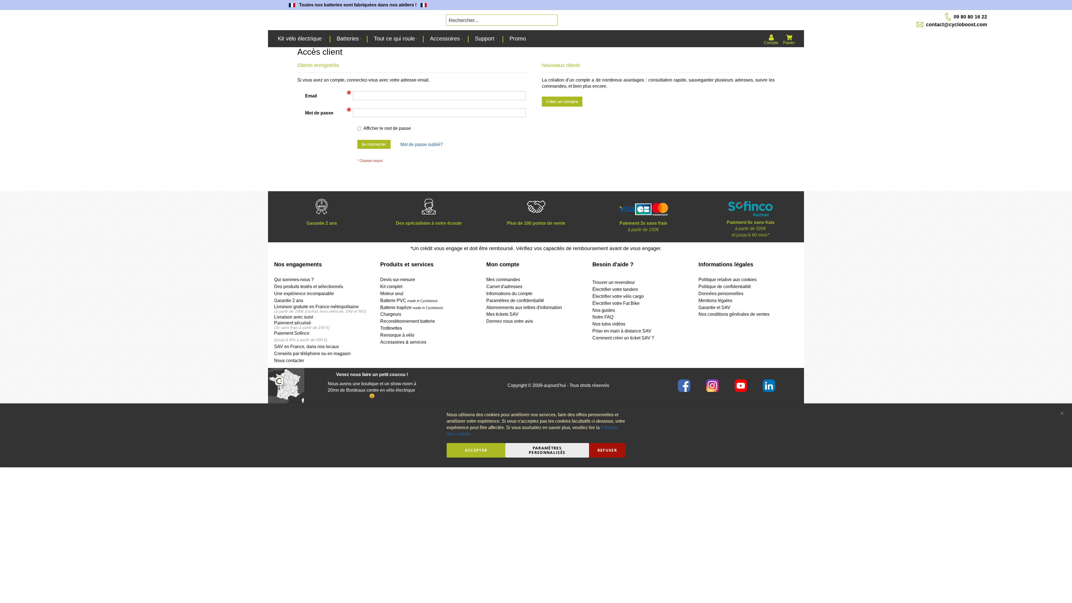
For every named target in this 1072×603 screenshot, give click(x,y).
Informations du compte (509, 293)
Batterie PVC (408, 300)
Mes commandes (503, 279)
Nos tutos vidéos (608, 324)
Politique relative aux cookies (727, 279)
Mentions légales (715, 300)
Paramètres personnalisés (547, 450)
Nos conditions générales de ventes (733, 314)
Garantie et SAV (714, 307)
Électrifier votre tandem (615, 289)
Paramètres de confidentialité (515, 300)
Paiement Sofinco (291, 333)
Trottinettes (391, 328)
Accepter (476, 450)
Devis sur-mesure (397, 279)
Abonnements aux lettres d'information (524, 307)
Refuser (607, 450)
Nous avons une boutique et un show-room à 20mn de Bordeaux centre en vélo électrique (372, 387)
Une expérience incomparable (304, 293)
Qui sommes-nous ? (294, 279)
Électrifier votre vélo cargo (618, 296)
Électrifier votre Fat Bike (616, 303)
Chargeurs (390, 314)
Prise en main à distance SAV (621, 331)
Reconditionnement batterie (407, 321)
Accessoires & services (403, 342)
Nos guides (603, 310)
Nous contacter (289, 360)
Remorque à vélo (397, 335)
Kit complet (391, 286)
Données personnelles (720, 293)
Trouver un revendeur (613, 282)
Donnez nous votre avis (509, 321)
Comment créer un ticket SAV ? (623, 338)
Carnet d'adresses (504, 286)
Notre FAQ (602, 317)
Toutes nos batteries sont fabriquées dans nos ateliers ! (324, 5)
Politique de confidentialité (724, 286)
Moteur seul (391, 293)
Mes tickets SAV (502, 314)
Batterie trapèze (396, 307)
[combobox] (501, 20)
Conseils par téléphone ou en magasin (312, 353)
